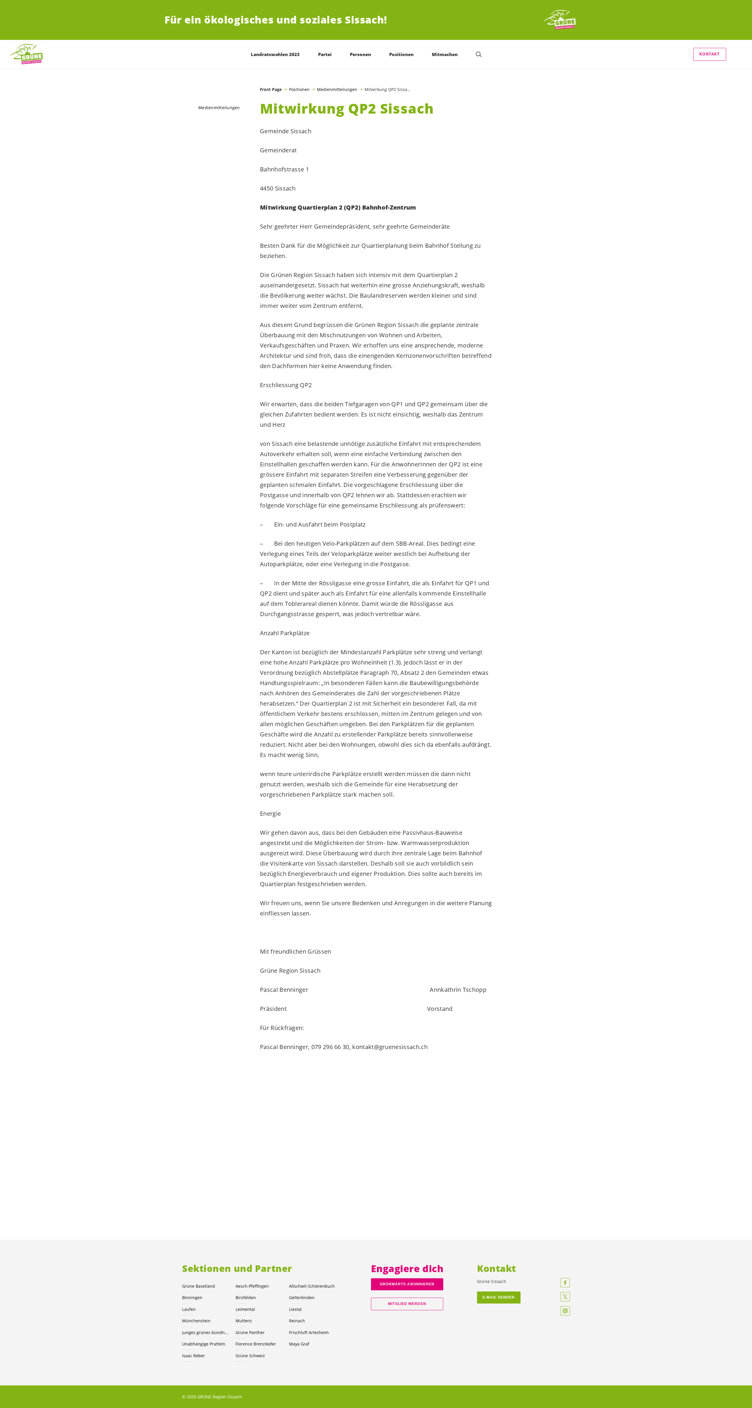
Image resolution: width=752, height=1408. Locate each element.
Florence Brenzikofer (256, 1344)
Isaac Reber (193, 1355)
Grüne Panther (250, 1332)
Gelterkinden (302, 1297)
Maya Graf (299, 1344)
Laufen (189, 1309)
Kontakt (709, 54)
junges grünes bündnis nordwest (205, 1332)
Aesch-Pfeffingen (252, 1286)
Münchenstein (196, 1320)
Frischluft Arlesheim (309, 1332)
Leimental (245, 1309)
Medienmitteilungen (337, 89)
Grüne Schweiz (250, 1355)
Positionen (299, 89)
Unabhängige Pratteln (203, 1344)
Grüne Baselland (198, 1286)
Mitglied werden (407, 1304)
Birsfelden (246, 1297)
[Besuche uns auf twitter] (565, 1296)
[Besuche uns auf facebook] (565, 1282)
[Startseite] (566, 20)
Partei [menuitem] (325, 54)
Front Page (271, 89)
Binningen (192, 1297)
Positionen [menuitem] (401, 54)
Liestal (295, 1309)
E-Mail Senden (499, 1297)
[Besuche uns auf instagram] (565, 1311)
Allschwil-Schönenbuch (312, 1286)
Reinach (297, 1320)
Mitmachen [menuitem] (445, 54)
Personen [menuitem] (360, 54)
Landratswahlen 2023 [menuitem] (275, 54)
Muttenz (244, 1320)
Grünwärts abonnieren (407, 1284)
